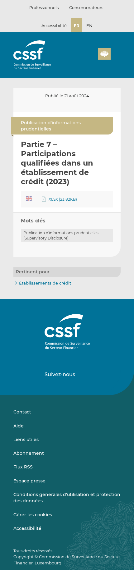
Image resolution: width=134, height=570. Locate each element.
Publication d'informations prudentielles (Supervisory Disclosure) (60, 235)
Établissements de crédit (45, 282)
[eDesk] (104, 54)
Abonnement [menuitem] (28, 453)
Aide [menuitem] (18, 426)
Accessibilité (54, 25)
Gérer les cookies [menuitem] (32, 515)
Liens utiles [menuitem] (26, 439)
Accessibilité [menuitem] (27, 528)
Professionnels (44, 7)
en (89, 25)
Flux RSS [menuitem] (23, 467)
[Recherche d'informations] (83, 57)
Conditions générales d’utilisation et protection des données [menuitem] (66, 498)
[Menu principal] (116, 52)
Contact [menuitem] (22, 412)
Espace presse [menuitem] (29, 481)
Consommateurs (86, 7)
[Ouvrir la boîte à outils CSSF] (91, 57)
